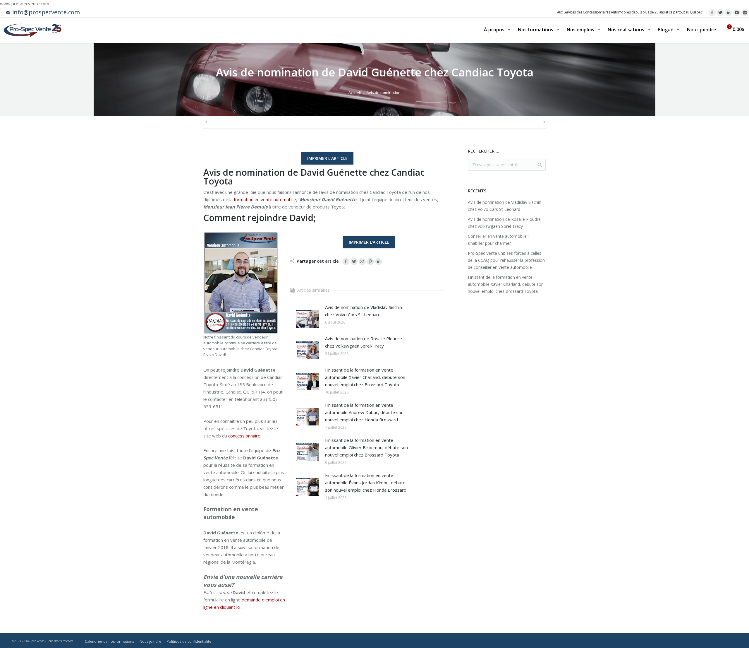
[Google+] (362, 261)
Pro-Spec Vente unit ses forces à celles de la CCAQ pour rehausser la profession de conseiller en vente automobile (506, 260)
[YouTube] (736, 12)
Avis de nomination (384, 92)
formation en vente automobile (265, 199)
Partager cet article (318, 261)
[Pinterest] (370, 261)
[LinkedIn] (728, 12)
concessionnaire (244, 436)
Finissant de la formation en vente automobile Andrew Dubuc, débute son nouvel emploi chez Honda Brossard (364, 412)
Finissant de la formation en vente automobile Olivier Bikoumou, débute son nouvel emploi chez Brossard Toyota (366, 447)
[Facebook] (712, 12)
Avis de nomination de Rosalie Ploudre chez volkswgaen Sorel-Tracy (363, 342)
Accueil (354, 92)
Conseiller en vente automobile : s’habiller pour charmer (498, 239)
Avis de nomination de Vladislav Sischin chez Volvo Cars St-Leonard (363, 310)
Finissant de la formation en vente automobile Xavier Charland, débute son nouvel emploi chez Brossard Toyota (365, 377)
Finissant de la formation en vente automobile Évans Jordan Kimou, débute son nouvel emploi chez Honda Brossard (365, 482)
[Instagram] (744, 12)
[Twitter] (720, 12)
